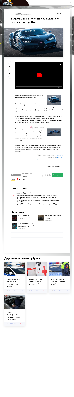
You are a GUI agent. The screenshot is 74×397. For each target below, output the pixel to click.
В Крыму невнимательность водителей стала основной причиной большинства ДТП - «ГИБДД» (14, 316)
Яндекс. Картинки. (59, 157)
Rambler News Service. (59, 155)
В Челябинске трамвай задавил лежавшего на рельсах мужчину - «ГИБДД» (35, 282)
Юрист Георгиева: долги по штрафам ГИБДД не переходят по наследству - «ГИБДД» (59, 282)
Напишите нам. (60, 159)
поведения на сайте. (46, 159)
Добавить (48, 175)
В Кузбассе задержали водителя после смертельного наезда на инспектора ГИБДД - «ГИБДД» (14, 283)
